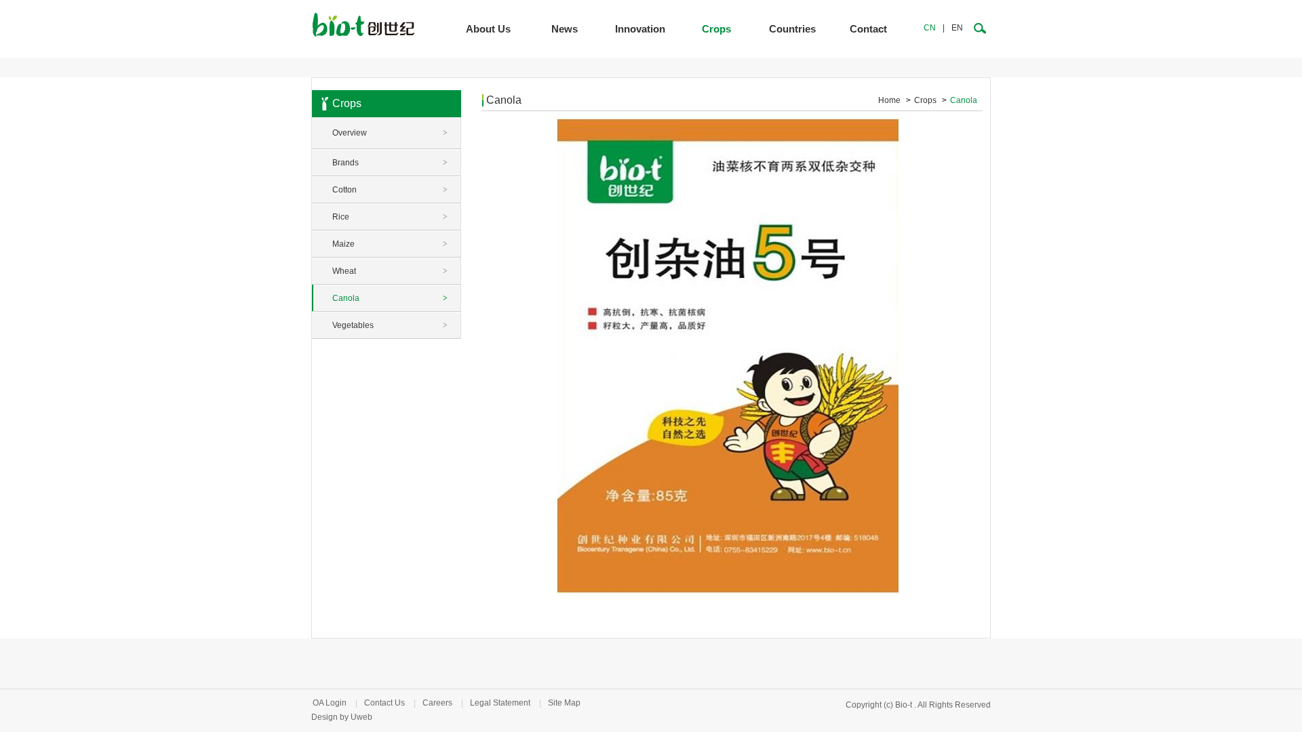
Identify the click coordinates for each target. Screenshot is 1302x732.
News (564, 29)
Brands (390, 162)
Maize (390, 244)
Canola (390, 298)
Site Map (564, 703)
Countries (792, 29)
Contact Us (384, 703)
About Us (488, 29)
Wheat (390, 271)
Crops (716, 29)
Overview (390, 133)
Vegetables (390, 325)
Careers (437, 703)
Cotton (390, 190)
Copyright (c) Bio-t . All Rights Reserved (918, 705)
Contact (868, 29)
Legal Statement (500, 703)
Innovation (640, 29)
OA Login (330, 703)
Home (889, 100)
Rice (390, 217)
